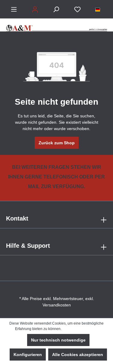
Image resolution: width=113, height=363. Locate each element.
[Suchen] (56, 9)
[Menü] (14, 9)
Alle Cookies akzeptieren (77, 354)
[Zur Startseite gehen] (56, 24)
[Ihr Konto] (35, 9)
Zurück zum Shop (57, 142)
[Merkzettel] (77, 9)
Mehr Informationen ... (80, 329)
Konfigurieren (28, 354)
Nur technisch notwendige (58, 340)
